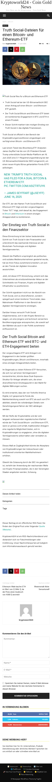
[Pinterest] (16, 49)
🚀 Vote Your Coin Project (12, 772)
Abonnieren (43, 725)
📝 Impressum (13, 766)
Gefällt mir (43, 714)
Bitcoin (10, 22)
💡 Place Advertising (26, 774)
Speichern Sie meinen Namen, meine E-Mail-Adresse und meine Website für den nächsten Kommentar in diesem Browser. (25, 686)
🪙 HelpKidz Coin (41, 772)
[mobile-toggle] (4, 15)
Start (4, 22)
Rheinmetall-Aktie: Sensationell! (41, 587)
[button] (48, 15)
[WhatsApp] (22, 49)
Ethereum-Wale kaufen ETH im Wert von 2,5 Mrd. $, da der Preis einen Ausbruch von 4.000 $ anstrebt (14, 590)
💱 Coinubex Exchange (31, 769)
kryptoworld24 (11, 44)
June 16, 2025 (13, 196)
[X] (10, 49)
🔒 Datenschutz (25, 766)
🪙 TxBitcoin (28, 772)
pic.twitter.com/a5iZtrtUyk (24, 186)
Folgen (45, 719)
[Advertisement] (26, 554)
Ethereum (19, 213)
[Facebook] (5, 49)
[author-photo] (26, 616)
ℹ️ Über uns (38, 766)
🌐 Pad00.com (16, 769)
